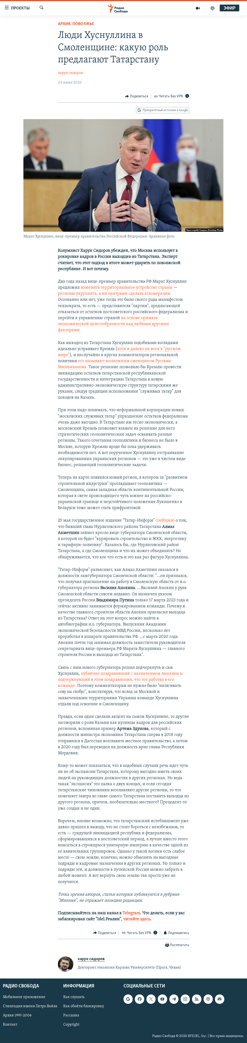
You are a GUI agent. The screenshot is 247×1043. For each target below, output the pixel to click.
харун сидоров (70, 73)
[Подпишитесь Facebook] (139, 999)
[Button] (136, 96)
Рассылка (71, 1016)
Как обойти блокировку (83, 1006)
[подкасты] (212, 8)
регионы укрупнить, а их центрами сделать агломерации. (115, 294)
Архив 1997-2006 (17, 1016)
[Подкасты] (208, 999)
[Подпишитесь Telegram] (173, 999)
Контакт (10, 1025)
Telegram (131, 913)
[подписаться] (219, 999)
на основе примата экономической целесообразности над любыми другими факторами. (113, 324)
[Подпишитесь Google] (128, 999)
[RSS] (196, 999)
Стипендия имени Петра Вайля (30, 1006)
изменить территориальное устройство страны (127, 288)
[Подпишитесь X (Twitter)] (151, 999)
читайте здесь (137, 919)
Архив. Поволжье (76, 24)
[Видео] (198, 8)
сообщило (165, 520)
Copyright (71, 1025)
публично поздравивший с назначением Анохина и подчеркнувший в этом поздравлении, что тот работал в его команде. (120, 680)
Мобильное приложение (24, 997)
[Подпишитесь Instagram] (185, 999)
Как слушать (73, 997)
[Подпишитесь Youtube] (162, 999)
